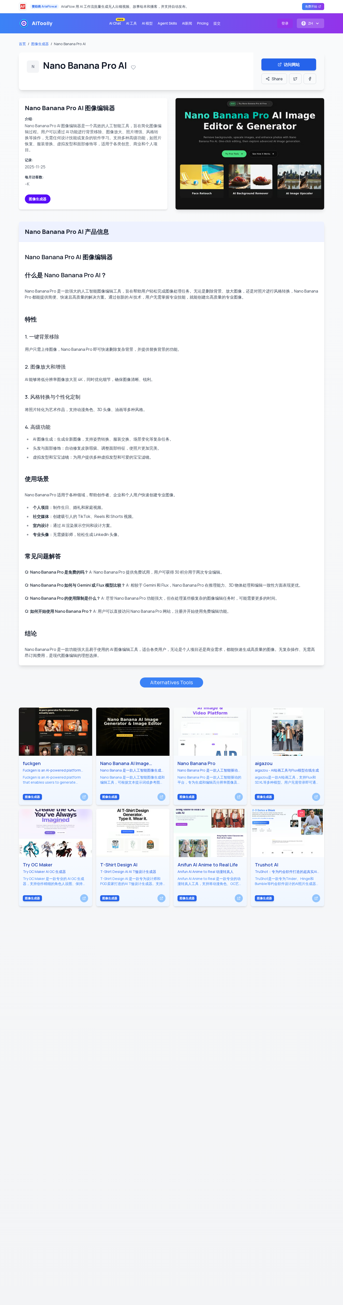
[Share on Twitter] (295, 79)
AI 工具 (131, 23)
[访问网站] (84, 797)
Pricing (202, 23)
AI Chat (116, 22)
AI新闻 (187, 23)
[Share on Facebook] (310, 79)
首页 (22, 43)
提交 (216, 23)
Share (277, 79)
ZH (310, 23)
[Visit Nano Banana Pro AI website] (250, 154)
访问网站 (292, 64)
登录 (285, 23)
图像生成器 (40, 43)
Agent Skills (167, 23)
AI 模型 (147, 23)
